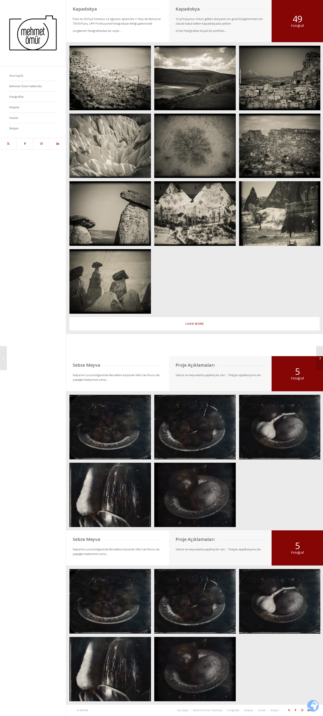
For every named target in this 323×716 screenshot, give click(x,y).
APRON (84, 710)
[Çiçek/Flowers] (319, 358)
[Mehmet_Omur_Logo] (33, 33)
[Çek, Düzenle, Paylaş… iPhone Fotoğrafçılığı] (3, 358)
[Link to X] (8, 143)
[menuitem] (33, 76)
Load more (194, 324)
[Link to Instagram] (41, 143)
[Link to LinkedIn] (57, 143)
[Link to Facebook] (24, 143)
